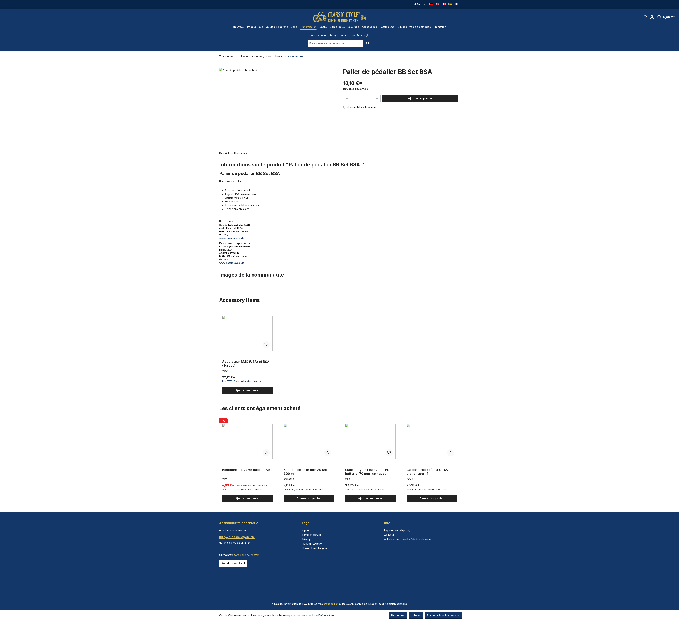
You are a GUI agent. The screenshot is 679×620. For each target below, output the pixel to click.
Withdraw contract (233, 563)
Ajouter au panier (420, 98)
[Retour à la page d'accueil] (339, 17)
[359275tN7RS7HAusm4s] (277, 106)
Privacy (306, 539)
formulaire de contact (246, 554)
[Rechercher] (367, 43)
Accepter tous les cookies (443, 614)
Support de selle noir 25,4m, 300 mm (306, 471)
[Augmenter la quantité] (377, 98)
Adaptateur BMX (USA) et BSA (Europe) (245, 363)
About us (389, 534)
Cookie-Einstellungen (314, 548)
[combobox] (335, 43)
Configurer (398, 614)
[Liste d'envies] (645, 17)
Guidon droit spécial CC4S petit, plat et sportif (432, 471)
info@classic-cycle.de (237, 537)
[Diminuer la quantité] (346, 98)
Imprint (305, 530)
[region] (278, 106)
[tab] (226, 153)
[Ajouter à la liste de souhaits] (266, 344)
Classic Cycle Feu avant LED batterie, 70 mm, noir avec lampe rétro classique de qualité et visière (367, 472)
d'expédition (330, 603)
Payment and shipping (397, 530)
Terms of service (312, 534)
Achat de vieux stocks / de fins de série (407, 539)
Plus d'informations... (324, 615)
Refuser (416, 614)
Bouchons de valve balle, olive (246, 470)
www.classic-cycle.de (231, 238)
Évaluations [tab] (240, 153)
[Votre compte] (652, 17)
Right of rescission (312, 543)
